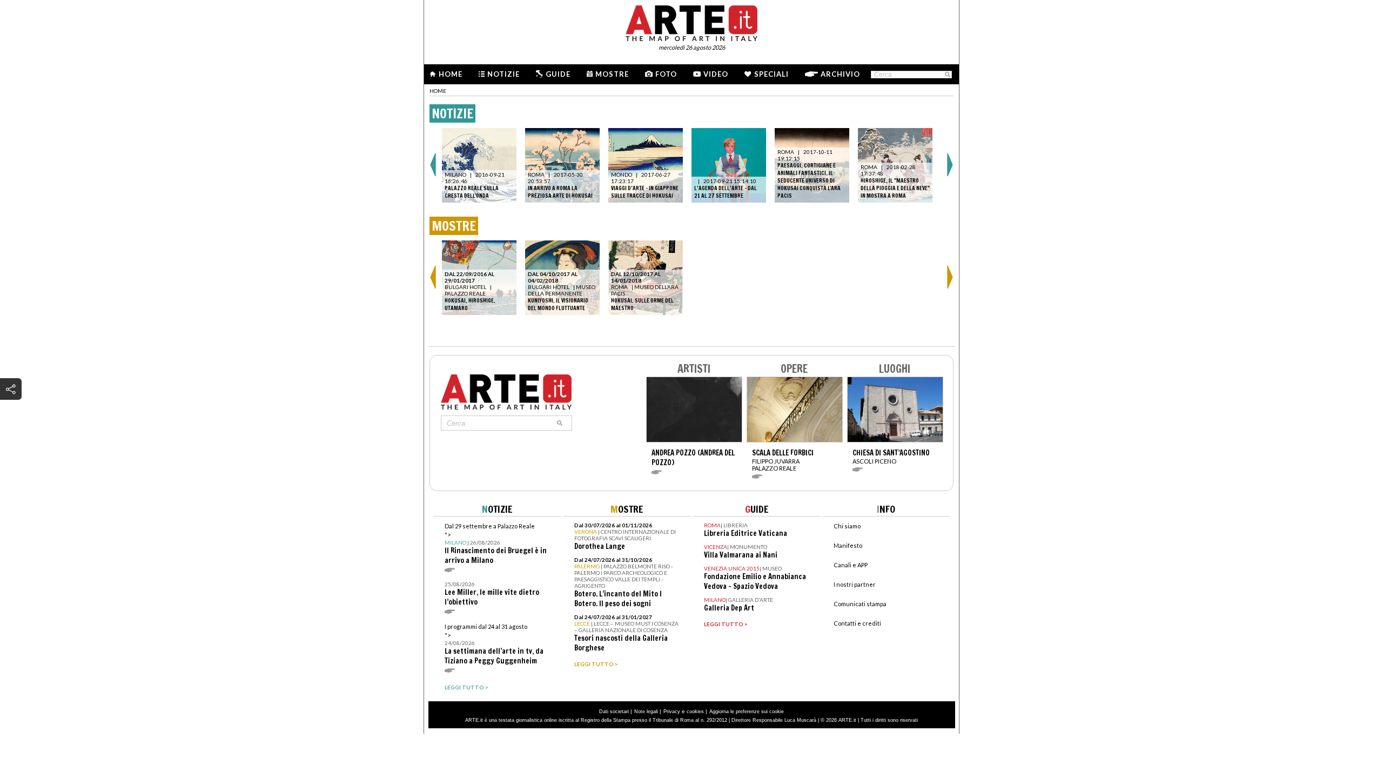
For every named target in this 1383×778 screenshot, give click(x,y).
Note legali (646, 711)
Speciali (771, 74)
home (437, 91)
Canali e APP (851, 564)
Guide (558, 74)
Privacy (671, 711)
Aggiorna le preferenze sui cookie (746, 711)
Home (450, 74)
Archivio (840, 74)
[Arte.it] (691, 21)
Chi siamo (847, 525)
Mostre (612, 74)
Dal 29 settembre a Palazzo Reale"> (496, 543)
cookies (695, 711)
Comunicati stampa (860, 603)
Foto (666, 74)
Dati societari (614, 711)
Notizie (503, 74)
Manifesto (848, 545)
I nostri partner (855, 584)
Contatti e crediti (857, 623)
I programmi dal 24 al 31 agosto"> (494, 644)
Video (715, 74)
